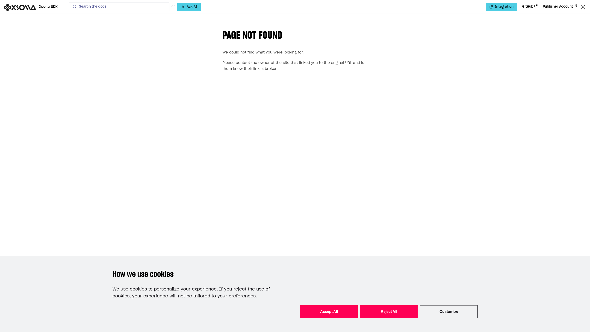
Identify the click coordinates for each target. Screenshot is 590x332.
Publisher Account (558, 6)
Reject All (389, 312)
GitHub (527, 6)
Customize (449, 312)
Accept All (329, 312)
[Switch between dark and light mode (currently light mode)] (583, 6)
